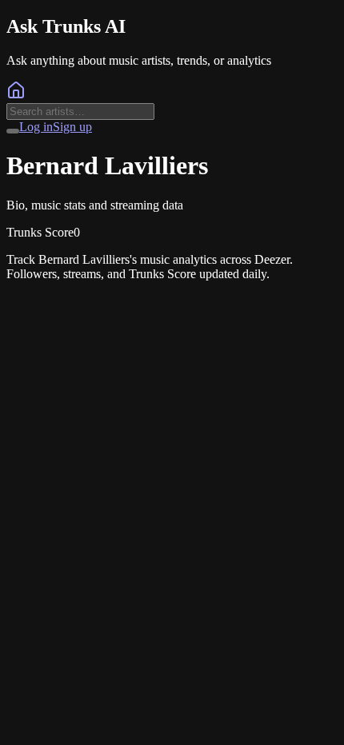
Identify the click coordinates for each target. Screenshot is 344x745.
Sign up (72, 126)
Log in (36, 126)
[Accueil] (16, 95)
